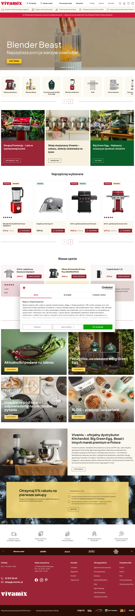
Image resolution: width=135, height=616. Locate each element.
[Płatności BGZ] (111, 610)
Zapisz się (73, 509)
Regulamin (74, 572)
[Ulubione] (128, 3)
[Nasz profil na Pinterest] (46, 580)
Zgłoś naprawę (99, 588)
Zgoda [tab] (36, 295)
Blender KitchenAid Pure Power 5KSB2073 (14, 225)
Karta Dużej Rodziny (100, 580)
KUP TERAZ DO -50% (12, 160)
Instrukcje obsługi (125, 580)
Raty (95, 584)
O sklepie (74, 567)
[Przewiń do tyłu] (64, 101)
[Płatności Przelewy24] (98, 610)
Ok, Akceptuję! (97, 327)
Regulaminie (100, 498)
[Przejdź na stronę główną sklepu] (11, 3)
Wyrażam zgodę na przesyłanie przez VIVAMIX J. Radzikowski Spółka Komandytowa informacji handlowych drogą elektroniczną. (91, 502)
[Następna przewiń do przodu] (70, 101)
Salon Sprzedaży (99, 592)
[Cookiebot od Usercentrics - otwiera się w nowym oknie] (103, 288)
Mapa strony (75, 580)
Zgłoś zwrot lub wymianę (102, 567)
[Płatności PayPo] (81, 610)
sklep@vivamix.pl (14, 582)
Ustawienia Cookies (101, 597)
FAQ (120, 576)
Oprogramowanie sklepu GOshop (47, 610)
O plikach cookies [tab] (99, 295)
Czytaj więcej (11, 369)
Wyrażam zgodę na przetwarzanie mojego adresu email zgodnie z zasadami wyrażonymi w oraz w (94, 497)
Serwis (101, 3)
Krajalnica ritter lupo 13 (45, 224)
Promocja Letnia (65, 3)
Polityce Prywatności (86, 498)
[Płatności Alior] (123, 610)
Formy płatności (99, 572)
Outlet (92, 3)
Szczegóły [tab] (67, 295)
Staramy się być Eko (126, 584)
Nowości (79, 3)
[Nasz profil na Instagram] (41, 580)
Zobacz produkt (34, 276)
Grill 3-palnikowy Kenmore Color (115, 224)
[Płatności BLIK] (90, 610)
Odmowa (37, 327)
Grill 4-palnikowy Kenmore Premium (83, 224)
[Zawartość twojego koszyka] (132, 3)
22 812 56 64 (11, 578)
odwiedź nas (54, 160)
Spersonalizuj (66, 327)
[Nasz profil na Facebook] (36, 580)
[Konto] (124, 3)
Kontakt (111, 3)
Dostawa (97, 576)
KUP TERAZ (98, 160)
